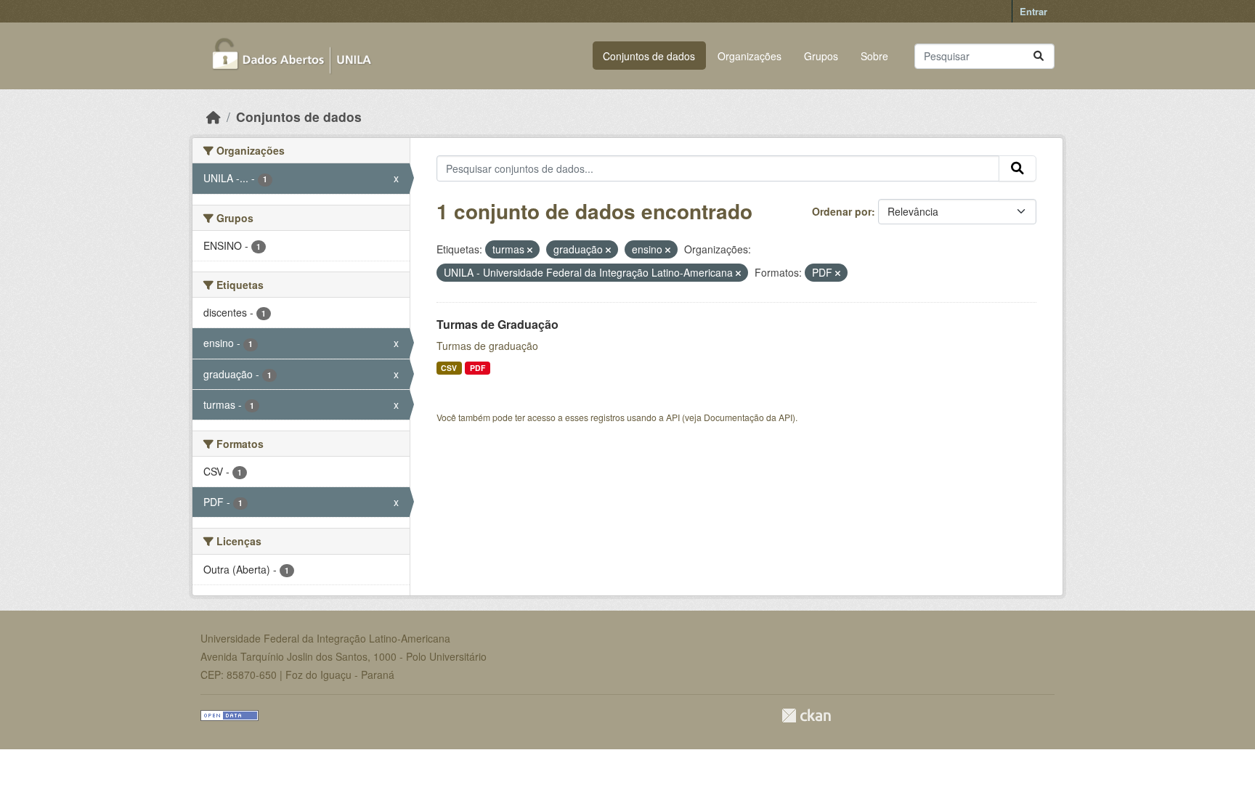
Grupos (821, 56)
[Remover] (529, 250)
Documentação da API (748, 417)
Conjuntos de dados (649, 56)
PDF (477, 367)
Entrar (1033, 11)
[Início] (213, 116)
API (673, 417)
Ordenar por (842, 211)
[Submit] (1038, 56)
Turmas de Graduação (497, 324)
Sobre (874, 56)
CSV (449, 367)
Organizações (749, 56)
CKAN (806, 715)
